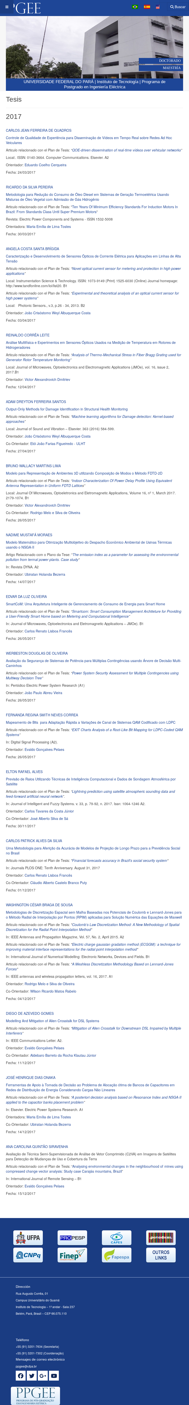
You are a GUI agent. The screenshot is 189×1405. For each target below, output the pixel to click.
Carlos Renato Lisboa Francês (48, 631)
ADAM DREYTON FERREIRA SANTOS (36, 401)
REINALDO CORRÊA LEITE (27, 335)
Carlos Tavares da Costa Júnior (49, 811)
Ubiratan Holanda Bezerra (45, 574)
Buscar (180, 6)
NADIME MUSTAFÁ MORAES (29, 534)
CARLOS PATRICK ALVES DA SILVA (34, 840)
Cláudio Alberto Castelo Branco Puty (58, 882)
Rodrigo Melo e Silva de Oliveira (55, 512)
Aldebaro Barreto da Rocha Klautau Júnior (63, 1055)
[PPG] (20, 7)
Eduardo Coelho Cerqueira (45, 164)
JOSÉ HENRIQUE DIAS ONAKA (30, 1077)
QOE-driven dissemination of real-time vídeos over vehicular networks (126, 150)
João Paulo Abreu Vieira (43, 692)
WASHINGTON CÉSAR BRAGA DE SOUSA (39, 904)
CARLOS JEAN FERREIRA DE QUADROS (38, 130)
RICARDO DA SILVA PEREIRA (29, 187)
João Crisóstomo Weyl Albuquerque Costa (58, 312)
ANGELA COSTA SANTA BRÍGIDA (32, 248)
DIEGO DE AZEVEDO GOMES (30, 1013)
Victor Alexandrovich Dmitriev (47, 379)
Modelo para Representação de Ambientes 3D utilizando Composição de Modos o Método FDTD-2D (84, 473)
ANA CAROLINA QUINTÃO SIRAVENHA (37, 1146)
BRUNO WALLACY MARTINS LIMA (33, 465)
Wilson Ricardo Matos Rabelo (53, 991)
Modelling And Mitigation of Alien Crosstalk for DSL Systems (52, 1020)
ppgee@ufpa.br (26, 1366)
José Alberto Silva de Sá (49, 818)
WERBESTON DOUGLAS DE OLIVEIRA (37, 653)
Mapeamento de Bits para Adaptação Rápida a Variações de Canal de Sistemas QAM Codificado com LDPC (90, 722)
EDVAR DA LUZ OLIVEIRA (26, 596)
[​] (21, 1376)
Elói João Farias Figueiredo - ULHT (57, 443)
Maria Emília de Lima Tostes (49, 226)
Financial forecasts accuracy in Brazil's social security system (119, 860)
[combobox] (160, 5)
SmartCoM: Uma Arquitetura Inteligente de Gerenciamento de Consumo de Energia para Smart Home (85, 603)
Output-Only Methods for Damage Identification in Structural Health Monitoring (67, 409)
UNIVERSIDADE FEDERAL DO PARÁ (59, 81)
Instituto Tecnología (117, 81)
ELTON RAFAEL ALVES (24, 771)
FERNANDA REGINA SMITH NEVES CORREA (42, 714)
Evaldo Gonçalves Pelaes (44, 749)
